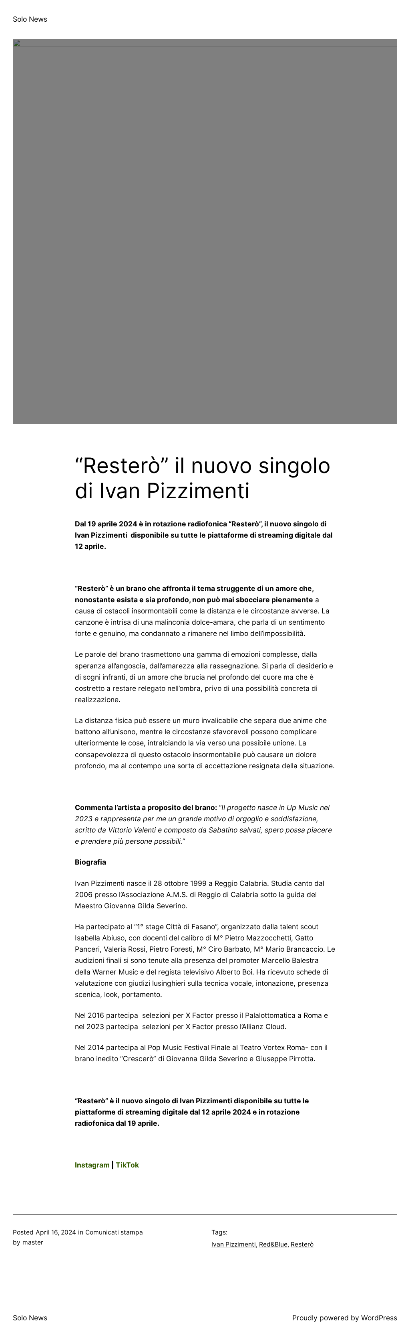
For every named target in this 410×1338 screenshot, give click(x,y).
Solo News (30, 19)
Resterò (302, 1244)
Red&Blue (273, 1244)
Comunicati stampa (114, 1232)
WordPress (379, 1318)
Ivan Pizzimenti (233, 1244)
